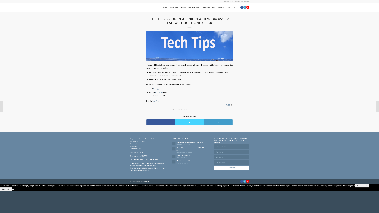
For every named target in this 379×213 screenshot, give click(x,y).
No (366, 186)
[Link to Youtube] (247, 7)
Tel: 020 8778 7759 (228, 1)
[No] (13, 189)
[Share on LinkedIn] (218, 122)
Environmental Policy (137, 163)
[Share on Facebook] (160, 122)
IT (189, 16)
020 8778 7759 (137, 152)
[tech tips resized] (189, 46)
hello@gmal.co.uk (159, 89)
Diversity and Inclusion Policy (139, 170)
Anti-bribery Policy (150, 165)
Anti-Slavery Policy (136, 165)
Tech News (156, 101)
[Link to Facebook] (241, 7)
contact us (159, 92)
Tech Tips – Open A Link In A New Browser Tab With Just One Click (189, 21)
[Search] (234, 7)
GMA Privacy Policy (137, 159)
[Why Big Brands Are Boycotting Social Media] (1, 106)
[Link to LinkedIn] (244, 7)
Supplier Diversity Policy (156, 168)
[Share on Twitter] (189, 122)
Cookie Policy (6, 189)
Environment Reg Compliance (154, 163)
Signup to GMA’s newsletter (242, 1)
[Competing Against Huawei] (377, 106)
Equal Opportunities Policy (138, 168)
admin (188, 109)
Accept (359, 186)
